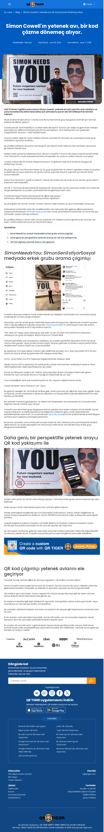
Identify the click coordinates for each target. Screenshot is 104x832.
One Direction (52, 324)
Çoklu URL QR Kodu (64, 726)
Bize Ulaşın (12, 777)
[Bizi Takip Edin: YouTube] (44, 693)
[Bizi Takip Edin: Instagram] (52, 693)
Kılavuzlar (14, 770)
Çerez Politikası (89, 797)
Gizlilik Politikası (89, 794)
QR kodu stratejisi (57, 414)
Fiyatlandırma (14, 797)
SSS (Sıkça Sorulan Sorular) (20, 774)
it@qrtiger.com (89, 774)
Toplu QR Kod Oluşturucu (67, 730)
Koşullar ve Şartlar (88, 788)
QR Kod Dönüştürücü (28, 755)
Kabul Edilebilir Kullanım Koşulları (82, 791)
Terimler (90, 785)
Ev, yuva (8, 12)
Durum (11, 791)
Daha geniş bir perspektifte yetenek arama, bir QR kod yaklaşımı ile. (43, 237)
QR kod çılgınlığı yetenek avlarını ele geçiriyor (32, 242)
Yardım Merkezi (15, 780)
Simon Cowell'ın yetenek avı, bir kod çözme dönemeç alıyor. (53, 12)
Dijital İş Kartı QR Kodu (28, 730)
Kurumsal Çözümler (17, 794)
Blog (17, 12)
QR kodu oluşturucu (36, 211)
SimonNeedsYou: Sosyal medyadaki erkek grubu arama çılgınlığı (41, 233)
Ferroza (28, 42)
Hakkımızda (13, 788)
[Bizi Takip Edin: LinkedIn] (37, 693)
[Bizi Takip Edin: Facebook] (59, 693)
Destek (91, 770)
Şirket (11, 785)
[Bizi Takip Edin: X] (67, 693)
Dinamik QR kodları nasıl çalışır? (32, 726)
